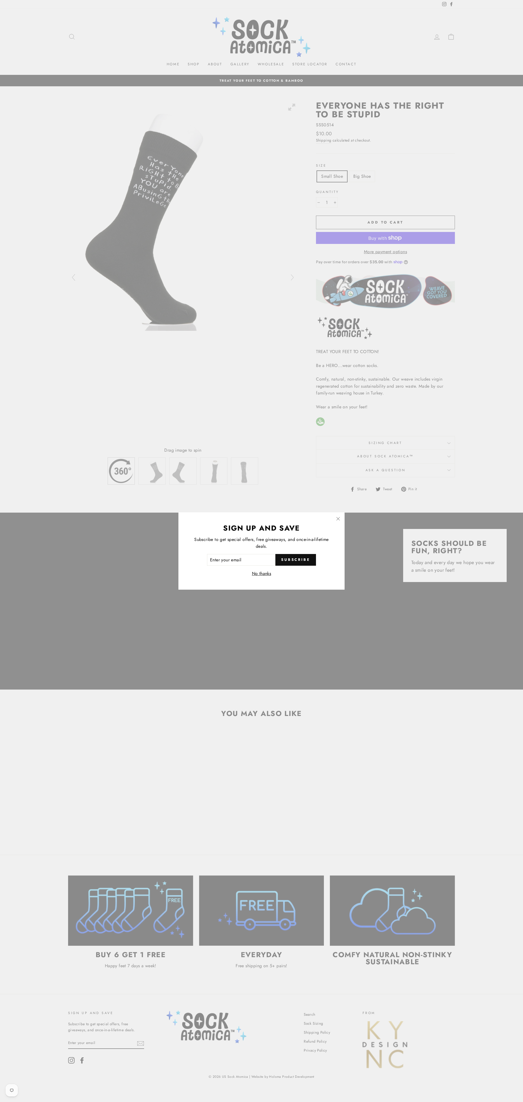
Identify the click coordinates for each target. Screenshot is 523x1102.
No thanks (261, 573)
